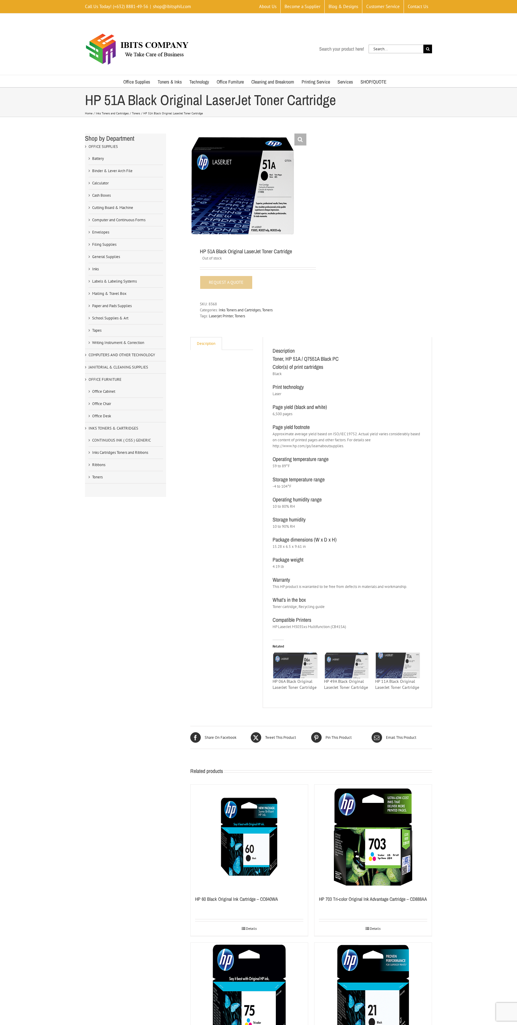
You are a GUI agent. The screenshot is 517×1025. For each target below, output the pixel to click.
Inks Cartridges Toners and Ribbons (120, 452)
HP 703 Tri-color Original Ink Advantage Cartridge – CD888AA (373, 899)
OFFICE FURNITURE (105, 379)
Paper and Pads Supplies (112, 305)
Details (251, 928)
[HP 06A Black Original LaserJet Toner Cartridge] (295, 665)
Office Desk (101, 416)
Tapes (96, 330)
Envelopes (100, 232)
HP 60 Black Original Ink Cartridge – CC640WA (236, 899)
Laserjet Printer (221, 316)
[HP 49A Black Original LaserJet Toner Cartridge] (346, 665)
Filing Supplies (104, 244)
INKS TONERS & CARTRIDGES (113, 428)
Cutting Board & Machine (112, 207)
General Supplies (106, 256)
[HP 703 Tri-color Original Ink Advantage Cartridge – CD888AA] (373, 837)
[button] (300, 139)
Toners (267, 310)
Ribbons (98, 464)
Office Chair (101, 403)
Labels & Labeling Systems (114, 281)
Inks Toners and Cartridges (240, 310)
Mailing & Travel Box (109, 293)
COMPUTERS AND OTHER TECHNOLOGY (122, 354)
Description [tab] (206, 343)
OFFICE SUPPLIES (103, 146)
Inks (95, 269)
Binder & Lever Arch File (112, 170)
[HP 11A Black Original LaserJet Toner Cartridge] (397, 665)
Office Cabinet (103, 391)
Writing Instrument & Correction (118, 342)
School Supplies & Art (110, 318)
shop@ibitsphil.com (172, 6)
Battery (98, 158)
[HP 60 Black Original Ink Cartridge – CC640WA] (249, 837)
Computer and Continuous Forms (118, 219)
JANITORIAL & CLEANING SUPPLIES (118, 367)
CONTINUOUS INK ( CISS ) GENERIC (121, 440)
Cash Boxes (101, 195)
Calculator (100, 183)
